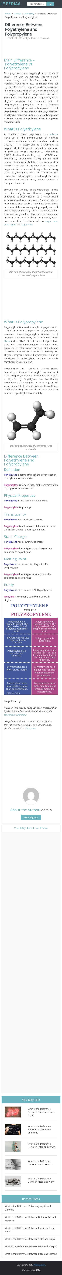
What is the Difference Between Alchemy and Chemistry (39, 1129)
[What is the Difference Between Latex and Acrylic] (16, 1146)
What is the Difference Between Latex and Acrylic (41, 1145)
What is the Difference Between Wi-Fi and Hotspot (31, 1246)
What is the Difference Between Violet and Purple (30, 1238)
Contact (26, 1270)
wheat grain (10, 224)
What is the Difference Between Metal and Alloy (41, 1180)
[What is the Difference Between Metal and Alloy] (16, 1181)
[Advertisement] (31, 50)
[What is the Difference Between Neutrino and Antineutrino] (16, 1164)
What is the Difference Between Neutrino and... (40, 1163)
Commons (30, 728)
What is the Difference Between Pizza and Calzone (31, 1253)
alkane (7, 340)
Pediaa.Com (39, 1264)
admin (32, 38)
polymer (54, 134)
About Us (35, 1270)
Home (8, 13)
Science (17, 13)
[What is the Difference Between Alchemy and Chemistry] (16, 1129)
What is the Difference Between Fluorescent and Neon (41, 1112)
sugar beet (27, 224)
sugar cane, (51, 221)
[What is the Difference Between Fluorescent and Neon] (16, 1112)
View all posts (31, 817)
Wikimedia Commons (15, 714)
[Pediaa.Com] (11, 4)
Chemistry (29, 13)
